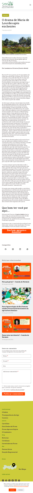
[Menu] (30, 5)
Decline (21, 490)
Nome (5, 356)
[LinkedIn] (20, 249)
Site (4, 366)
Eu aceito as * (14, 389)
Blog (3, 435)
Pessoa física (7, 449)
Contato (5, 418)
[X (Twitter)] (12, 249)
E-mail (5, 361)
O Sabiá (5, 412)
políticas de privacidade (21, 486)
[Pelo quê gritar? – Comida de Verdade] (16, 271)
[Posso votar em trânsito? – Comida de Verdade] (16, 324)
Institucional (6, 409)
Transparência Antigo (10, 415)
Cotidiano (6, 441)
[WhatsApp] (27, 249)
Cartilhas (5, 423)
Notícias (5, 15)
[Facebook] (5, 249)
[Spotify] (19, 481)
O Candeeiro (6, 432)
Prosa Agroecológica (10, 429)
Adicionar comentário (10, 371)
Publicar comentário (13, 394)
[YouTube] (13, 481)
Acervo (4, 420)
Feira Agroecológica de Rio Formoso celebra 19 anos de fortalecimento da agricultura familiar (15, 308)
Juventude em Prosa (9, 443)
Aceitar (12, 490)
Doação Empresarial (10, 452)
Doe (3, 446)
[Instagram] (3, 481)
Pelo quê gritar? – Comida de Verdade (15, 282)
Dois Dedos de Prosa (9, 426)
